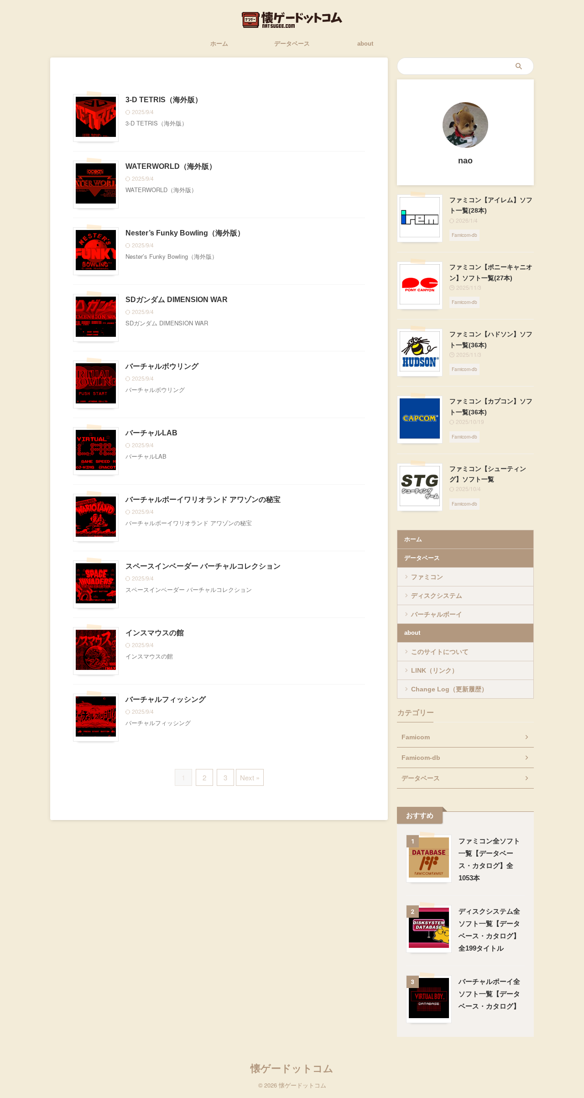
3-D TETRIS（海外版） (163, 100)
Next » (250, 777)
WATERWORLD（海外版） (170, 166)
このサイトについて (440, 651)
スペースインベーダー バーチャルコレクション (203, 566)
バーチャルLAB (151, 433)
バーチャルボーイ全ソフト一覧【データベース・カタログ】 (489, 994)
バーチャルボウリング (161, 366)
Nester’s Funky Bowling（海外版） (185, 233)
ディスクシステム (436, 595)
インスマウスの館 (154, 633)
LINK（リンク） (434, 670)
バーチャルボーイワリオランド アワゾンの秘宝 (203, 499)
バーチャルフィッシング (165, 699)
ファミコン (427, 576)
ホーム (219, 43)
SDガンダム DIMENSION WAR (176, 299)
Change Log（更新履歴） (449, 689)
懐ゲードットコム (292, 1068)
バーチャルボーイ (436, 614)
